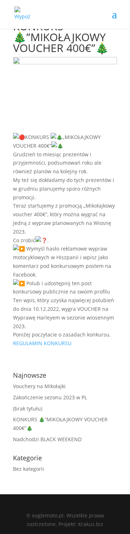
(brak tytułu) (27, 408)
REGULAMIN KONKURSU (42, 343)
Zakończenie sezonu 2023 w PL (50, 397)
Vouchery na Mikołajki (39, 386)
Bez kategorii (28, 468)
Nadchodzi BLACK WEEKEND (47, 439)
